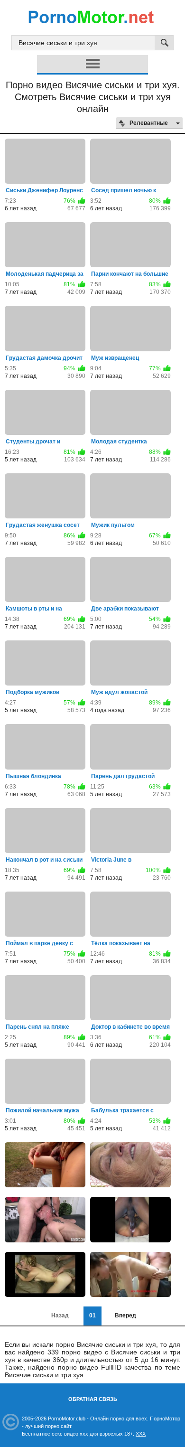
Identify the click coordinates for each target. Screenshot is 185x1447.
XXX (141, 1434)
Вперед (125, 1315)
